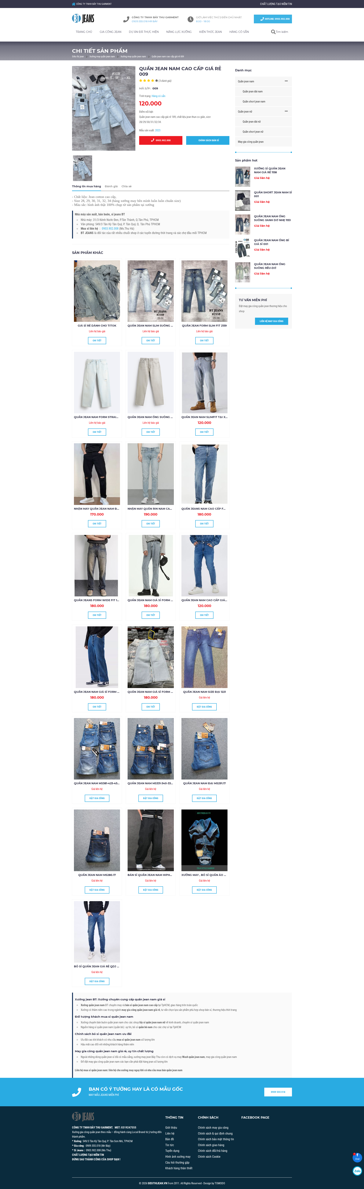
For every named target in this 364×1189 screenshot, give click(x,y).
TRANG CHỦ (84, 32)
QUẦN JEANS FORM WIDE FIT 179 (97, 600)
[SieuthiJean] (87, 18)
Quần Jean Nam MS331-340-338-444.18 (155, 783)
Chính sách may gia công (213, 1127)
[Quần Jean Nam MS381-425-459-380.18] (97, 749)
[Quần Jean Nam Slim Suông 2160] (151, 291)
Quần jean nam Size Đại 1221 (204, 692)
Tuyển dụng (172, 1151)
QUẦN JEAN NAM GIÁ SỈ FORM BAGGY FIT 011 (159, 600)
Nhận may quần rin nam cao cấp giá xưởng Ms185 (166, 508)
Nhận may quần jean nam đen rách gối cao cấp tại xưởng (120, 508)
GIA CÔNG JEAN (110, 32)
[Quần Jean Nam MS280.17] (97, 840)
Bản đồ (169, 1139)
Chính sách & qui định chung (215, 1133)
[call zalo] (357, 1171)
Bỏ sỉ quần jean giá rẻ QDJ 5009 (99, 966)
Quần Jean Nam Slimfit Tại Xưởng (207, 417)
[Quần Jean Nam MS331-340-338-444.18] (151, 749)
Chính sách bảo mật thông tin (216, 1139)
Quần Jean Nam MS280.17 (97, 875)
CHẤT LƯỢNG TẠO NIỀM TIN (276, 4)
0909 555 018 (278, 1092)
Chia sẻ (127, 186)
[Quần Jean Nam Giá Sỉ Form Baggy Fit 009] (151, 657)
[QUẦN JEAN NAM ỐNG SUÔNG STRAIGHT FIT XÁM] (151, 382)
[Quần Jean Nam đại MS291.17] (204, 749)
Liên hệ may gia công (271, 321)
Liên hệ (169, 1133)
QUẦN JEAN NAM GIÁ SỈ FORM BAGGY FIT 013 (105, 692)
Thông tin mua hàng (86, 186)
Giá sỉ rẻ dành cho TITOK (97, 325)
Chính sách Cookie (209, 1156)
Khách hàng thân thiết (178, 1168)
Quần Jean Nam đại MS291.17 (204, 783)
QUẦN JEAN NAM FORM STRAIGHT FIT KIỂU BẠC (107, 417)
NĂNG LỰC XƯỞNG (179, 32)
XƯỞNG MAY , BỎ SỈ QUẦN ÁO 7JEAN (207, 875)
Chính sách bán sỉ (208, 140)
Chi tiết (97, 340)
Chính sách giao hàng (211, 1145)
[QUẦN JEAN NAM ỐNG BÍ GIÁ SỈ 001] (242, 248)
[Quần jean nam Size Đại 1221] (204, 657)
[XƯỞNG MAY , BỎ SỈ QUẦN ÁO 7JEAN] (204, 840)
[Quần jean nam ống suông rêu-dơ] (242, 272)
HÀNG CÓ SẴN (239, 32)
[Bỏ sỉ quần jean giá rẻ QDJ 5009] (97, 932)
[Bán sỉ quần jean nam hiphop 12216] (151, 840)
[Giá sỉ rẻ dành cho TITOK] (97, 291)
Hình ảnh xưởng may (178, 1156)
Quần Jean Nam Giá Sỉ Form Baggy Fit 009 (160, 692)
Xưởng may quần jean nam (102, 56)
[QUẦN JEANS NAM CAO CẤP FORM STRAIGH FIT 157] (204, 474)
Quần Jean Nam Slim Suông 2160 (152, 325)
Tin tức (169, 1145)
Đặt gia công (204, 706)
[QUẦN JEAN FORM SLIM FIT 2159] (204, 291)
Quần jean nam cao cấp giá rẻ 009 (168, 56)
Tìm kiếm (282, 32)
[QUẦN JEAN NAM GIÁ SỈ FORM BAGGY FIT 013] (97, 657)
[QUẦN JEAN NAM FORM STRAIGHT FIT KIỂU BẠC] (97, 382)
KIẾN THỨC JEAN (210, 32)
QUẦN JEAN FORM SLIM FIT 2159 (204, 325)
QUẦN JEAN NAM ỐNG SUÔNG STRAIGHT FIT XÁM (162, 417)
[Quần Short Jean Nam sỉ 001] (242, 201)
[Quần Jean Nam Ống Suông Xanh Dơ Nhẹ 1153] (242, 224)
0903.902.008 (162, 140)
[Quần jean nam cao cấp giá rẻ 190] (204, 565)
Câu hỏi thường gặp (177, 1162)
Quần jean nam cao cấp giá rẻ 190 (208, 600)
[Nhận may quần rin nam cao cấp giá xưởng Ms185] (151, 474)
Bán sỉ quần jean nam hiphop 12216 (154, 875)
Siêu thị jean (78, 56)
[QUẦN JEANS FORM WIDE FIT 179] (97, 565)
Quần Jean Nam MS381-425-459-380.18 (101, 783)
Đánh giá (111, 186)
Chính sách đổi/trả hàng (212, 1151)
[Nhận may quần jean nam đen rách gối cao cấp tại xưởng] (97, 474)
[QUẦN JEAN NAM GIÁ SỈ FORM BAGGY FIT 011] (151, 565)
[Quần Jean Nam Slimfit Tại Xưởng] (204, 382)
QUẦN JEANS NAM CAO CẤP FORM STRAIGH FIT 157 (217, 508)
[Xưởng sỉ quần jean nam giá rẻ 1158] (242, 177)
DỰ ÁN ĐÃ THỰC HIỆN (144, 32)
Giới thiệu (171, 1127)
